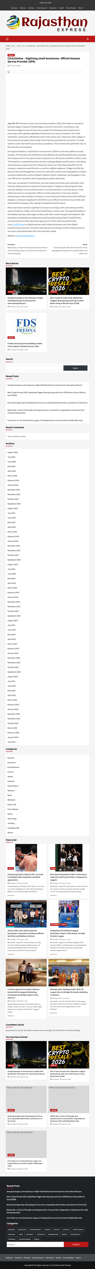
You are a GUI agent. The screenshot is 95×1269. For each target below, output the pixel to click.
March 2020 (12, 728)
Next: (69, 249)
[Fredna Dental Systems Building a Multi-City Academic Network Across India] (26, 327)
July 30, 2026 (65, 998)
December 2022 (14, 658)
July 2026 (11, 457)
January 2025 (13, 541)
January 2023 (13, 653)
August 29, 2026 (23, 307)
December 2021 (14, 714)
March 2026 (12, 476)
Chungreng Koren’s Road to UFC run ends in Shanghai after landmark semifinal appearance (25, 877)
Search (9, 359)
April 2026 (12, 471)
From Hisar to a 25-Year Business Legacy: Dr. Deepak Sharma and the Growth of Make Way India (45, 420)
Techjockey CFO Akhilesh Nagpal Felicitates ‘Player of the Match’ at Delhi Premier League (67, 933)
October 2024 (13, 555)
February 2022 (13, 705)
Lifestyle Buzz (13, 786)
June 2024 (12, 574)
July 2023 (11, 625)
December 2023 (14, 602)
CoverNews (55, 1265)
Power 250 (12, 804)
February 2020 (13, 733)
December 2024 (14, 546)
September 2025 (14, 504)
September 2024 (14, 560)
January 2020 (13, 737)
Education (53, 8)
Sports (10, 814)
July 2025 (11, 513)
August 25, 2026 (66, 883)
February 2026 (13, 480)
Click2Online (18, 224)
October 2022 (13, 667)
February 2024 (13, 592)
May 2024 (12, 578)
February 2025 (13, 536)
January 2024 (13, 597)
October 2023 (13, 611)
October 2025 (13, 499)
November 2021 (14, 719)
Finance (11, 772)
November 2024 (14, 550)
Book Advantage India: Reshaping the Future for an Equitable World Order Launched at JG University (47, 403)
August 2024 (13, 564)
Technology (12, 819)
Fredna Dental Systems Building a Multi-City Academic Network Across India (25, 345)
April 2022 (12, 695)
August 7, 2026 (23, 1001)
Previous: (27, 249)
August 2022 (13, 676)
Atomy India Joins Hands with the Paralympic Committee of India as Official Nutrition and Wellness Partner (26, 933)
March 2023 (12, 644)
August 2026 (13, 452)
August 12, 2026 (66, 939)
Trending (11, 823)
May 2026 (12, 466)
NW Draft (11, 800)
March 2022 (12, 700)
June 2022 (12, 686)
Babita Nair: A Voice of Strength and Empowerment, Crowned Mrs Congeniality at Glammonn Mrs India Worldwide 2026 (46, 411)
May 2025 (12, 522)
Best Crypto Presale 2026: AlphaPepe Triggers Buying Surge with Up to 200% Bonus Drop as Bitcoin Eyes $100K (67, 301)
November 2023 (14, 606)
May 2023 (12, 634)
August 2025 (13, 508)
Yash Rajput (12, 307)
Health (61, 8)
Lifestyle (31, 8)
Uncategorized (13, 828)
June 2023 (12, 630)
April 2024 (12, 583)
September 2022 (14, 672)
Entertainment (42, 8)
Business (14, 8)
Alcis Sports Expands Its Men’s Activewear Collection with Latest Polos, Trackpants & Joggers (68, 877)
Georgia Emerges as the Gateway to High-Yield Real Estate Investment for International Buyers (25, 301)
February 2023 (13, 648)
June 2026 (12, 462)
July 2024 (11, 569)
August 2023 (13, 620)
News (10, 795)
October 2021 (13, 723)
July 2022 (11, 681)
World (80, 8)
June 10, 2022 (16, 66)
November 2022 (14, 662)
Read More (11, 895)
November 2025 (14, 494)
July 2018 (11, 742)
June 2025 (12, 518)
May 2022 (12, 691)
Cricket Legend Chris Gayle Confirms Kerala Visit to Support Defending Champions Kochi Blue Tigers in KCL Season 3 (24, 993)
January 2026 (13, 485)
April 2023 (12, 639)
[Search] (87, 39)
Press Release (71, 8)
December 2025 (14, 490)
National (23, 8)
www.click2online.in (25, 235)
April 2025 (12, 527)
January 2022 (13, 709)
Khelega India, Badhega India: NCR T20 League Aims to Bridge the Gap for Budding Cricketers (68, 992)
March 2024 (12, 588)
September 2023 (14, 616)
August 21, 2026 (23, 939)
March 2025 (12, 532)
